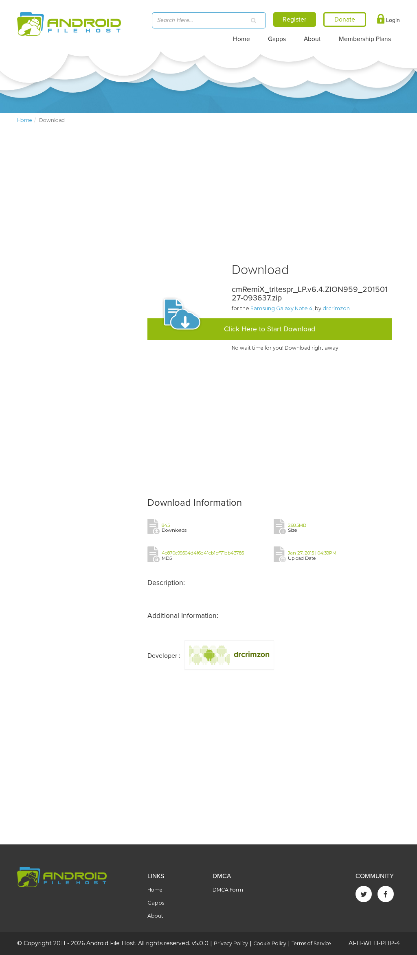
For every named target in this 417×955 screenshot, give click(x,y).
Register (294, 19)
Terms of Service (311, 943)
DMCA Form (228, 890)
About (312, 39)
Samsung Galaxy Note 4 (281, 308)
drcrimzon (336, 308)
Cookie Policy (269, 943)
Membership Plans (365, 39)
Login (392, 20)
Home (241, 39)
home (24, 120)
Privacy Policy (231, 943)
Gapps (277, 39)
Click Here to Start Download (269, 329)
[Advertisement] (78, 193)
